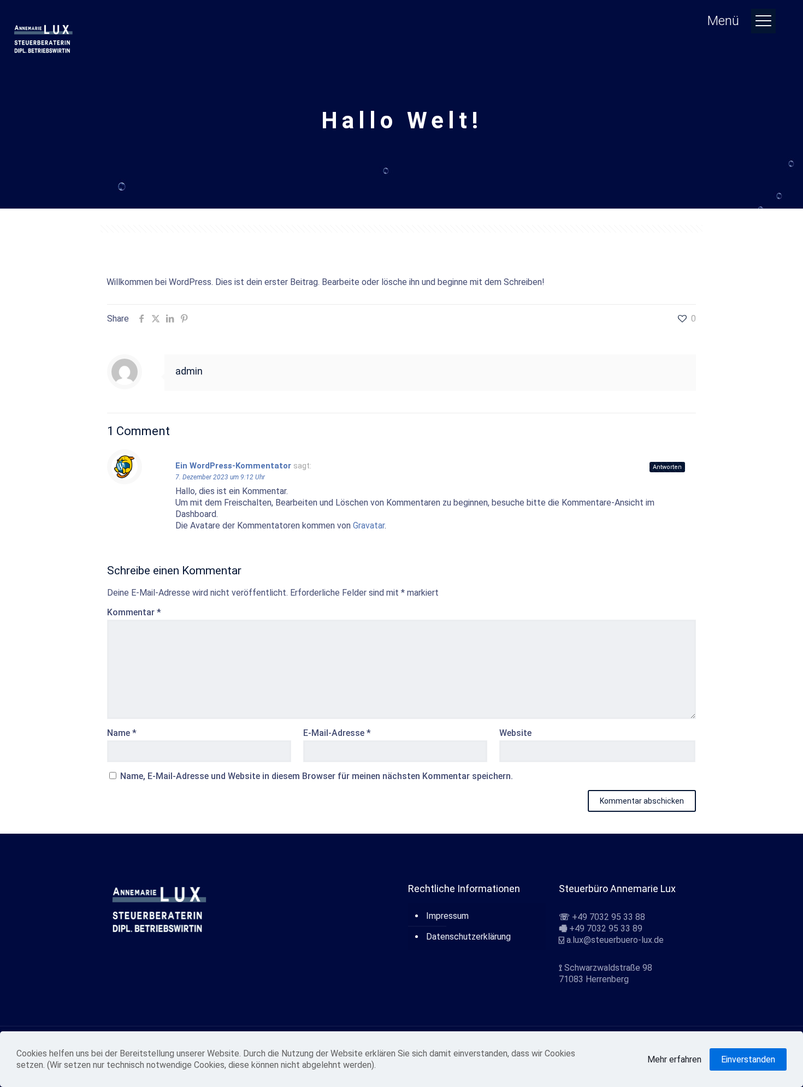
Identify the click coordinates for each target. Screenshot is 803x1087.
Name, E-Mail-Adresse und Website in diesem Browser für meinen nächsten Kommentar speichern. (316, 776)
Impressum (447, 916)
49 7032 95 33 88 (611, 917)
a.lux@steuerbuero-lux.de (615, 940)
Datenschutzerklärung (468, 936)
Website (515, 733)
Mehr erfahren (674, 1059)
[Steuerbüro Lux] (43, 38)
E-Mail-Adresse (337, 733)
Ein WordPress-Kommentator (233, 466)
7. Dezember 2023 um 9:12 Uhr (220, 477)
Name (122, 733)
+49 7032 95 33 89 (605, 928)
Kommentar (134, 612)
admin (189, 371)
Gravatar (369, 525)
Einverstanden (748, 1059)
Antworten (667, 467)
